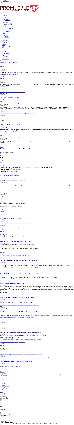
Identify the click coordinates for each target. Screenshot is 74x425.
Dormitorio (5, 17)
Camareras (6, 35)
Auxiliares (5, 14)
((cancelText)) (2, 410)
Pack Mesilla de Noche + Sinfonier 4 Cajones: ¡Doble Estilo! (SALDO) (11, 137)
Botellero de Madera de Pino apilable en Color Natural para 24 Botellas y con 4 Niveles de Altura (15, 223)
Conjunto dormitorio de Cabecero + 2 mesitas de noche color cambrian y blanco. (13, 369)
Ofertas (3, 379)
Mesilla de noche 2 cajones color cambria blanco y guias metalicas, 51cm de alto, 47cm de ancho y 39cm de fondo (18, 113)
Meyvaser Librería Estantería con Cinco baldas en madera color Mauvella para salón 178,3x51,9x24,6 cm (17, 297)
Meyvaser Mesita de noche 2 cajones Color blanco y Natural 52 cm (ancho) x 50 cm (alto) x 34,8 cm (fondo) (17, 361)
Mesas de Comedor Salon (9, 28)
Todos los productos (3, 155)
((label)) (1, 414)
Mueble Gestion (2, 66)
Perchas (6, 15)
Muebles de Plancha (5, 22)
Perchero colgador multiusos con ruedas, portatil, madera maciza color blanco (12, 180)
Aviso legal (3, 385)
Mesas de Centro (8, 29)
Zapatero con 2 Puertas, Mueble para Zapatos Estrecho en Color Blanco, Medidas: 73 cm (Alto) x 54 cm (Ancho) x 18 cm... (19, 320)
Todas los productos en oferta (4, 252)
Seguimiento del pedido (5, 393)
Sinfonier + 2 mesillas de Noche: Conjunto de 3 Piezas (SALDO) (10, 124)
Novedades (3, 380)
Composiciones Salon (7, 31)
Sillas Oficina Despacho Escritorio (9, 24)
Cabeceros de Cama (7, 20)
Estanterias (6, 30)
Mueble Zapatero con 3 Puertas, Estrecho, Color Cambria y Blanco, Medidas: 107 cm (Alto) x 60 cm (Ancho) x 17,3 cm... (19, 305)
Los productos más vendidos (4, 375)
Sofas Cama (4, 26)
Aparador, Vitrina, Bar (6, 53)
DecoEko (1, 147)
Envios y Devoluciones (5, 384)
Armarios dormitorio (5, 40)
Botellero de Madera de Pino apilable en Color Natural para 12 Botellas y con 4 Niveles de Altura (15, 212)
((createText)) (5, 415)
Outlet (4, 25)
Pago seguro (3, 387)
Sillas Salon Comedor (7, 32)
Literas (6, 21)
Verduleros (6, 34)
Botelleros (3, 47)
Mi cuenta (3, 389)
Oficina (3, 45)
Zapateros (3, 57)
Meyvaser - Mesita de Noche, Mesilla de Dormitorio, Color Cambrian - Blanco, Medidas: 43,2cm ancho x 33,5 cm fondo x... (19, 273)
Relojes (4, 33)
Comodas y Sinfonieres (8, 19)
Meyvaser (1, 310)
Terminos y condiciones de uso (5, 386)
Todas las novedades (3, 290)
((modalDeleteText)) (6, 410)
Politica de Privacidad (4, 388)
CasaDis (1, 162)
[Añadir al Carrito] (0, 239)
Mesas (4, 51)
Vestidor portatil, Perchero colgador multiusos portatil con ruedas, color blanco (12, 92)
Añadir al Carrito (2, 82)
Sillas (4, 16)
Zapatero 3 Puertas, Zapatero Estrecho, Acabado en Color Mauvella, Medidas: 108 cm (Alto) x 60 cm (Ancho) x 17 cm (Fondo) (20, 311)
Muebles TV (4, 55)
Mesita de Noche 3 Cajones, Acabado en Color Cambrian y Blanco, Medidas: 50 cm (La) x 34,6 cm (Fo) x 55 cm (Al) (18, 260)
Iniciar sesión (3, 394)
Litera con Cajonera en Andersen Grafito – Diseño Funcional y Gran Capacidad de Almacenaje (15, 163)
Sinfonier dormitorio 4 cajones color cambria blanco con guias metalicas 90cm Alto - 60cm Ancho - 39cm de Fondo (18, 103)
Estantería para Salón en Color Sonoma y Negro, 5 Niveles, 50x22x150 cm (12, 283)
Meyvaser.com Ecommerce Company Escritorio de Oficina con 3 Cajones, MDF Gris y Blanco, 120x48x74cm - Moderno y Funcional (21, 354)
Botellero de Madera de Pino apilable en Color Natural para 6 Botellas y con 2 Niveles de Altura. (15, 241)
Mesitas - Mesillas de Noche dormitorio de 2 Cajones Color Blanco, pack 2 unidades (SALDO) (15, 148)
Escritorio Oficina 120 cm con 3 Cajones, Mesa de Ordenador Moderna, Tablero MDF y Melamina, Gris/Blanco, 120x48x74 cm (20, 332)
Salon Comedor (5, 27)
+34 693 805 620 (5, 0)
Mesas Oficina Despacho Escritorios (9, 23)
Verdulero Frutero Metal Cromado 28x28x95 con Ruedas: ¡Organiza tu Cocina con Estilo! (14, 199)
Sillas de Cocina (7, 37)
